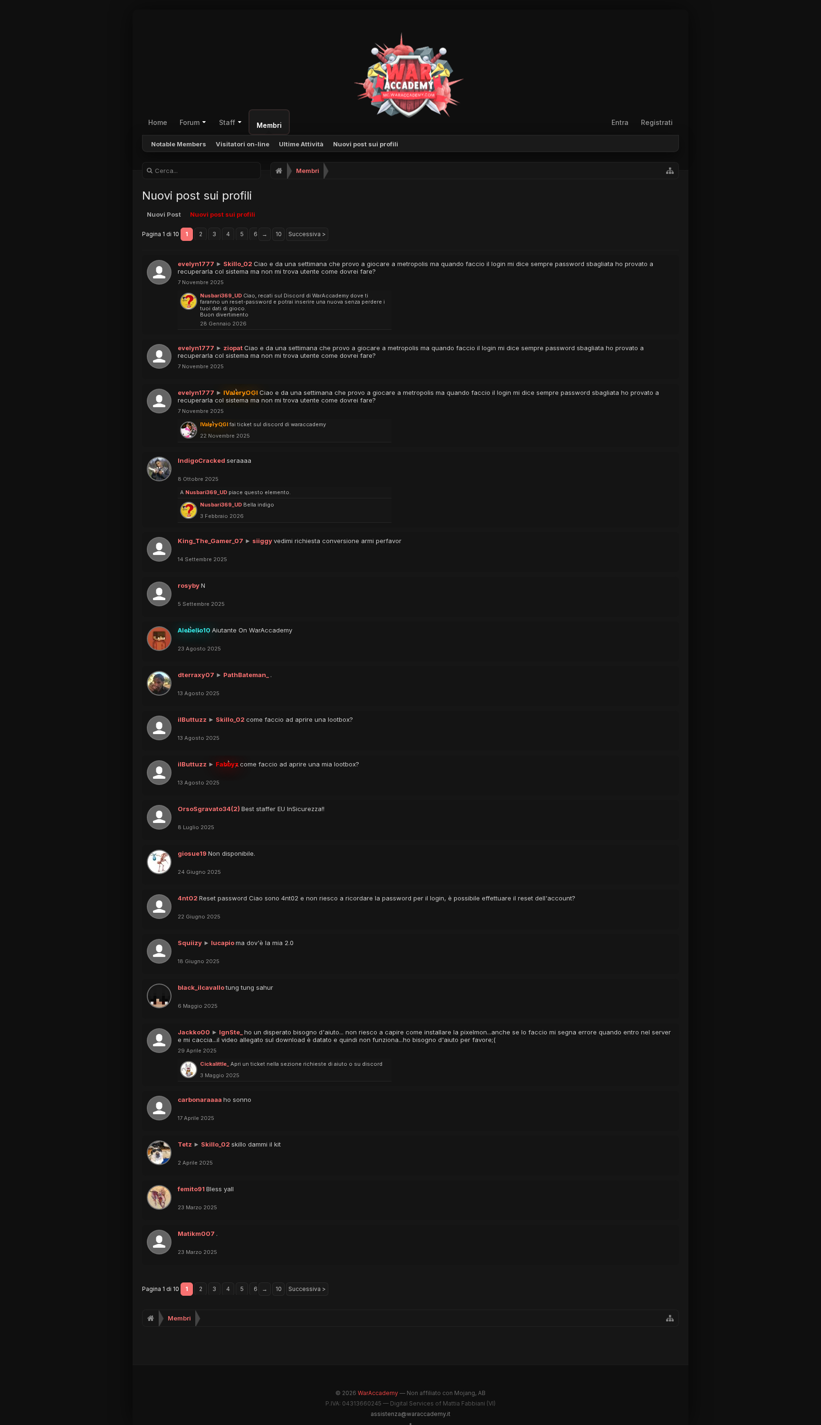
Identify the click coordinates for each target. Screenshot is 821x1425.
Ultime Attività (301, 144)
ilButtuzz (192, 719)
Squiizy (190, 943)
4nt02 (188, 898)
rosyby (189, 585)
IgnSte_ (231, 1032)
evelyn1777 (196, 264)
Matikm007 (196, 1233)
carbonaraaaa (200, 1099)
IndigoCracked (201, 460)
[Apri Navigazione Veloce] (669, 171)
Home (157, 122)
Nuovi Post (164, 214)
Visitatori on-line (242, 144)
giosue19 (192, 853)
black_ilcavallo (201, 987)
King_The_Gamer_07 (210, 541)
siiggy (262, 541)
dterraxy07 (196, 675)
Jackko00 (194, 1032)
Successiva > (307, 234)
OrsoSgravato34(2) (209, 809)
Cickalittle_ (214, 1064)
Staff (227, 122)
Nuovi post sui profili (365, 144)
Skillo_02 (237, 264)
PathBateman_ (246, 675)
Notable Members (178, 144)
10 (279, 234)
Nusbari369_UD (221, 295)
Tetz (185, 1144)
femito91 (191, 1189)
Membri (269, 125)
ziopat (233, 348)
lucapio (222, 943)
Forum (190, 122)
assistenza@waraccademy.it (410, 1413)
